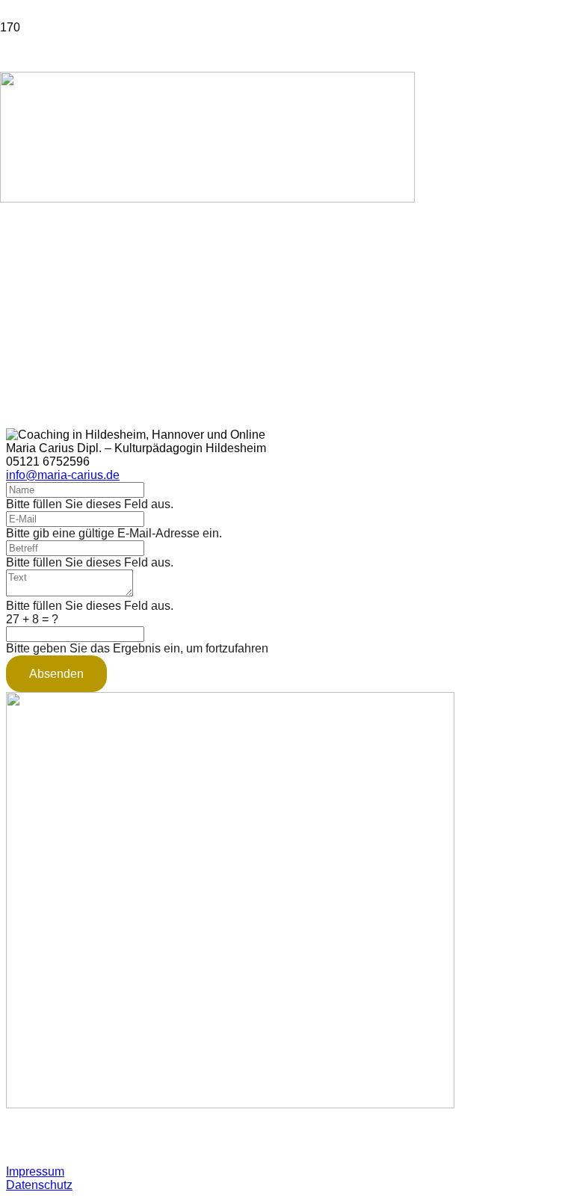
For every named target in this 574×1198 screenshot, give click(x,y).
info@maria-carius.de (63, 475)
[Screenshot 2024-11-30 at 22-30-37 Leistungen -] (207, 198)
